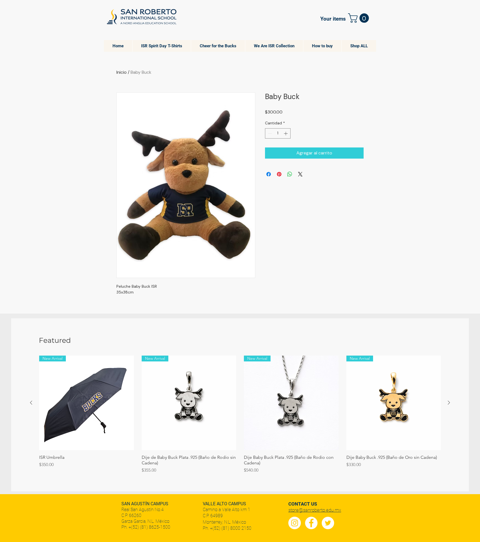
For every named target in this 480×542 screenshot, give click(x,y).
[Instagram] (294, 523)
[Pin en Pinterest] (279, 174)
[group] (240, 414)
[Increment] (286, 133)
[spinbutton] (278, 133)
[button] (359, 18)
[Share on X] (300, 174)
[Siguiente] (449, 402)
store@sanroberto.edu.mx (314, 510)
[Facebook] (311, 523)
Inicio (121, 72)
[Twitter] (328, 523)
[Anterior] (31, 402)
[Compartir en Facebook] (268, 174)
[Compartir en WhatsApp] (289, 174)
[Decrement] (269, 133)
